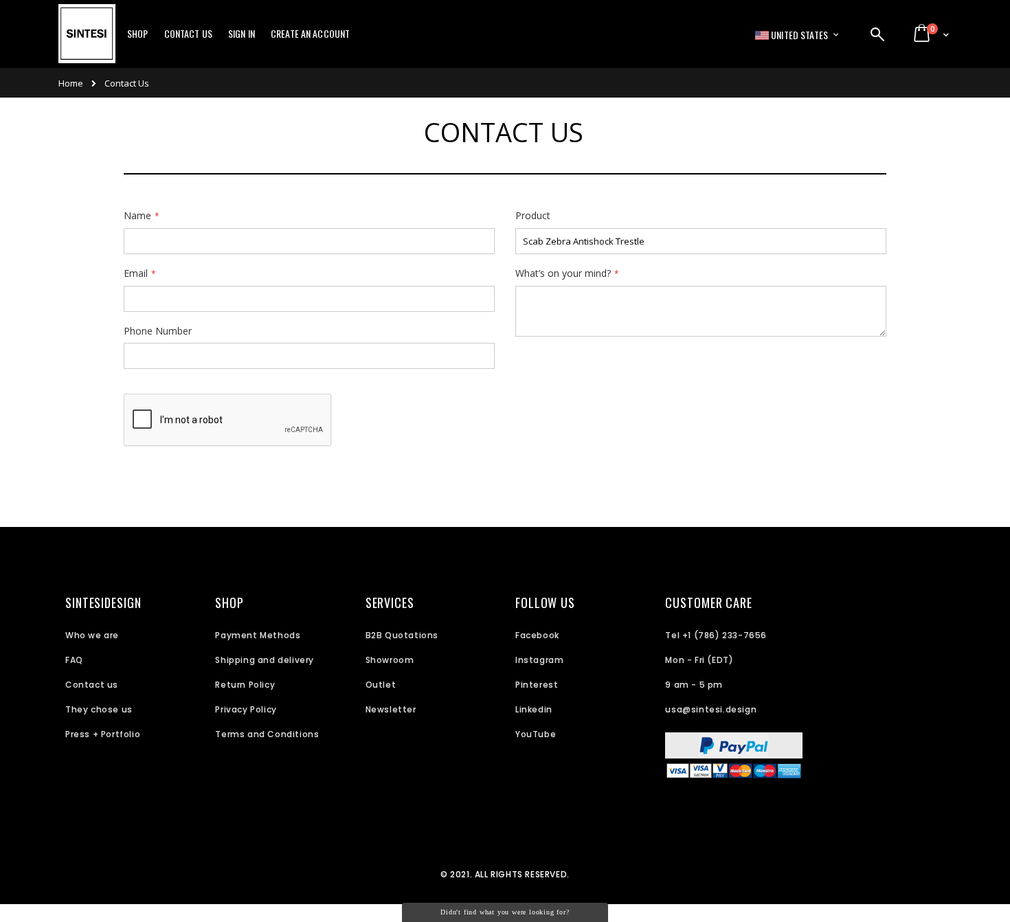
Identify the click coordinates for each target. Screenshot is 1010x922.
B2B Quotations (402, 635)
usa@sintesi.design (710, 709)
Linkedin (533, 709)
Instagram (539, 660)
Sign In (241, 34)
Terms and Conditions (267, 734)
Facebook (537, 635)
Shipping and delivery (264, 660)
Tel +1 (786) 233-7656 (716, 635)
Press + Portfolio (102, 734)
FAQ (74, 660)
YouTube (535, 734)
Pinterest (536, 684)
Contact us (91, 684)
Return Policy (245, 684)
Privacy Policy (245, 709)
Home (70, 83)
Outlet (381, 684)
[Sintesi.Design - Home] (86, 41)
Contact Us (188, 34)
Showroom (390, 660)
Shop (137, 34)
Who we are (92, 635)
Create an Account (310, 34)
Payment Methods (257, 635)
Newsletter (391, 709)
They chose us (99, 709)
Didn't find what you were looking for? (504, 912)
